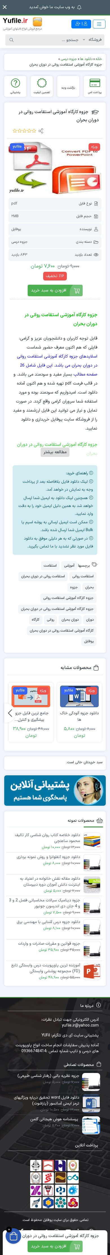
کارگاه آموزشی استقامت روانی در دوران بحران (62, 631)
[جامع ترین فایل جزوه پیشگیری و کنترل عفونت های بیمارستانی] (31, 696)
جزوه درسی (19, 242)
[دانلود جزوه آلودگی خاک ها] (79, 696)
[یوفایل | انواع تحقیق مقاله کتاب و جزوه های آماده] (22, 23)
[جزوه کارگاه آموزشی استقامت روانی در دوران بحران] (55, 168)
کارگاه (35, 620)
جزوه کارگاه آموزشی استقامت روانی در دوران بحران (57, 609)
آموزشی (69, 566)
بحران (89, 587)
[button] (4, 7)
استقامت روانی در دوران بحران (43, 576)
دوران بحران (70, 620)
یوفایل (16, 229)
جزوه (74, 587)
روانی (50, 620)
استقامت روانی (83, 576)
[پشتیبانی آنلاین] (55, 790)
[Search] (11, 40)
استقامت (50, 566)
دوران (90, 620)
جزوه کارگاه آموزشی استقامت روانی (68, 598)
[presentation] (10, 713)
